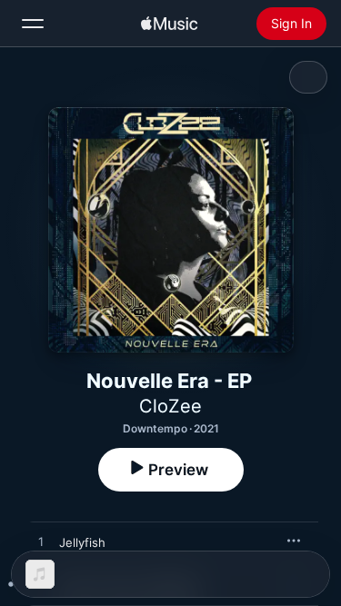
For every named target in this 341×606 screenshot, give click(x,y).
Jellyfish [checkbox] (82, 542)
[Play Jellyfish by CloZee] (41, 542)
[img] (169, 23)
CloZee (170, 406)
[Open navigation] (33, 24)
